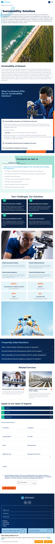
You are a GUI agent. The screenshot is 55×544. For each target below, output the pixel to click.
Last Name (30, 427)
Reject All (48, 541)
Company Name (7, 436)
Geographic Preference (33, 454)
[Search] (49, 2)
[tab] (14, 163)
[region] (27, 538)
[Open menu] (52, 2)
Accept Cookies (38, 541)
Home (2, 5)
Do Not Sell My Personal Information (9, 541)
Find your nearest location (8, 422)
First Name (5, 427)
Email (4, 445)
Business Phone (31, 445)
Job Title (29, 436)
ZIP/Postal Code (7, 454)
